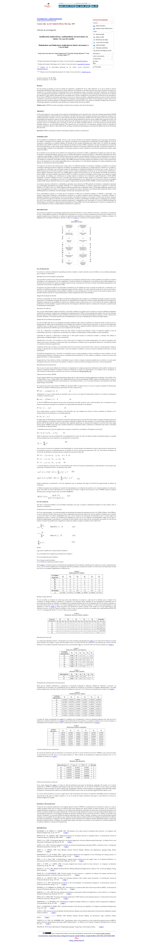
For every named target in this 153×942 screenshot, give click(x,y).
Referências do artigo (102, 40)
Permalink (98, 67)
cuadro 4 (111, 644)
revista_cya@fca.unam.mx (76, 940)
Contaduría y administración (49, 19)
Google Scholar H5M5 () (104, 28)
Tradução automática (102, 48)
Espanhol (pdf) (100, 34)
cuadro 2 (53, 606)
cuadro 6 (97, 722)
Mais (96, 61)
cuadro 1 (42, 565)
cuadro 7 (54, 756)
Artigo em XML (100, 37)
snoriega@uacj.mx (42, 69)
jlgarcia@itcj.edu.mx (82, 61)
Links (66, 832)
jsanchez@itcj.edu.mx (84, 64)
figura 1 (76, 217)
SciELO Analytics (100, 26)
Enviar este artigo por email (103, 50)
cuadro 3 (91, 641)
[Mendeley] (94, 61)
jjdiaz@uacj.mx (86, 72)
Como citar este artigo (102, 42)
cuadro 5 (112, 689)
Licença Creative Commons (103, 933)
